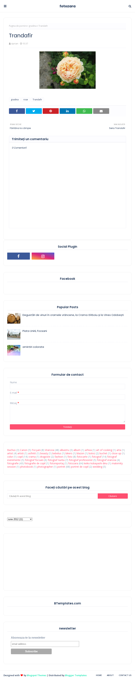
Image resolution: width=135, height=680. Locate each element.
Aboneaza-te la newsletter (28, 637)
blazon (80, 453)
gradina (33, 25)
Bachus (11, 450)
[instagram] (43, 256)
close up (116, 453)
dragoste (45, 456)
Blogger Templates (76, 675)
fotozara (68, 6)
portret (61, 466)
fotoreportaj (57, 463)
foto (70, 456)
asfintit (32, 453)
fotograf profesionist (81, 460)
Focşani (36, 450)
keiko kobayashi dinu (95, 463)
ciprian (14, 43)
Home (99, 675)
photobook (26, 466)
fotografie (13, 463)
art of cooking (104, 450)
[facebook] (18, 256)
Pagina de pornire (18, 25)
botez (92, 453)
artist (10, 453)
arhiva (88, 450)
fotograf (96, 456)
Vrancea (49, 450)
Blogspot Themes (36, 675)
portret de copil (79, 466)
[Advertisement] (33, 562)
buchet (103, 453)
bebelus (56, 453)
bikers (69, 453)
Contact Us (125, 675)
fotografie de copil (34, 463)
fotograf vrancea (106, 460)
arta (119, 450)
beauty (44, 453)
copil (20, 456)
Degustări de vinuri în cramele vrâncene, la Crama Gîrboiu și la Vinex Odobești (73, 315)
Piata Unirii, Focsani (34, 331)
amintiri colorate (33, 347)
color (10, 456)
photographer (45, 466)
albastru (64, 450)
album (77, 450)
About (110, 675)
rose (25, 99)
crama (32, 456)
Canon (23, 450)
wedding (97, 466)
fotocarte (82, 456)
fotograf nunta (56, 460)
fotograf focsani (34, 460)
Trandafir (37, 99)
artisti (20, 453)
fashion (59, 456)
